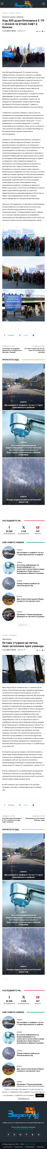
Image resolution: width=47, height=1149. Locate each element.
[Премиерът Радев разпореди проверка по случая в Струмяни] (8, 614)
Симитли (19, 17)
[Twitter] (38, 1134)
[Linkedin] (20, 1134)
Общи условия (29, 1144)
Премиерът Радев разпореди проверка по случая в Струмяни (30, 615)
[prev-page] (3, 509)
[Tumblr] (32, 1134)
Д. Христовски (10, 31)
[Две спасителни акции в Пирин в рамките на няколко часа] (8, 599)
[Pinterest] (26, 1134)
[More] (33, 335)
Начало (4, 13)
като (9, 526)
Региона (12, 13)
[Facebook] (8, 1134)
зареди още (23, 625)
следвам (23, 526)
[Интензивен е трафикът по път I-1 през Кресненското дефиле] (23, 386)
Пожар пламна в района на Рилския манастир (23, 501)
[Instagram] (14, 1134)
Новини (23, 402)
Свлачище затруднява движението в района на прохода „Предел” (12, 350)
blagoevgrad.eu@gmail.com (23, 1129)
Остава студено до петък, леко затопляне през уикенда (35, 350)
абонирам (38, 526)
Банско (18, 13)
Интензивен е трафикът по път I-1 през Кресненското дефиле (23, 406)
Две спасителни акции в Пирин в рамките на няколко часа (30, 600)
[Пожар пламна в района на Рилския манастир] (23, 481)
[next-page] (7, 509)
